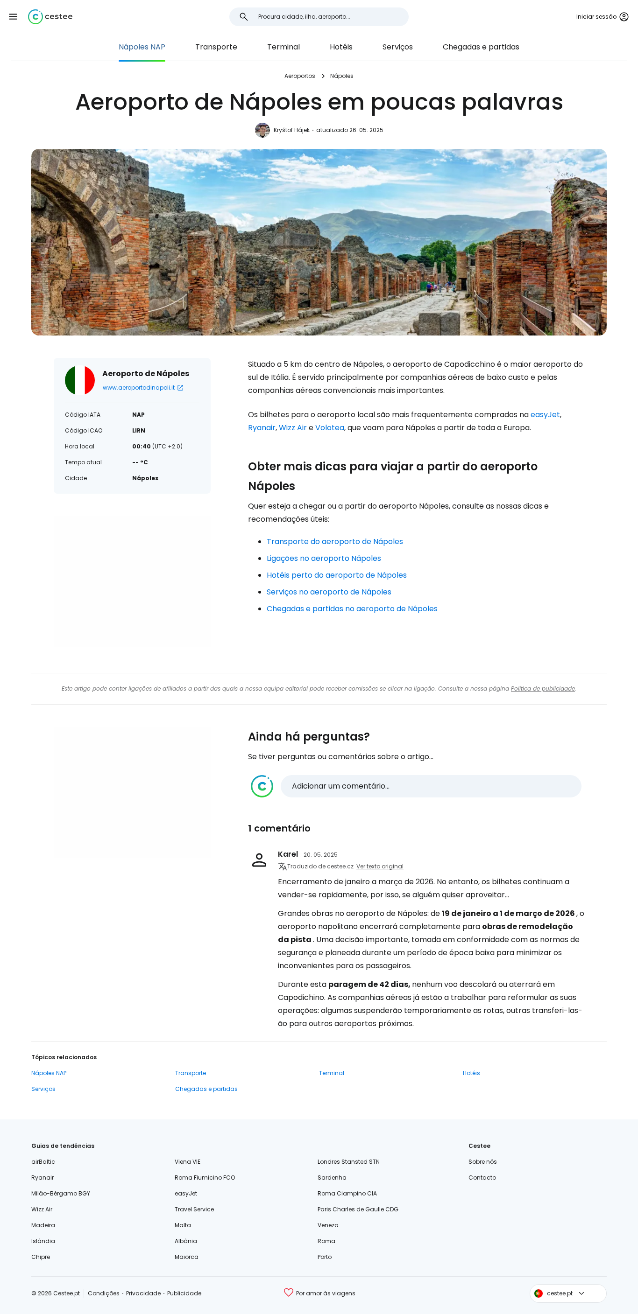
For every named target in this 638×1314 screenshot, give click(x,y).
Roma (326, 1241)
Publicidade (184, 1293)
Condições (104, 1293)
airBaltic (43, 1162)
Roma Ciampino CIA (347, 1193)
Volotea (329, 427)
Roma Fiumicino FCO (205, 1177)
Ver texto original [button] (380, 866)
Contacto (482, 1177)
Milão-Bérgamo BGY (60, 1193)
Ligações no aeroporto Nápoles (324, 558)
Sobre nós (482, 1162)
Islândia (43, 1241)
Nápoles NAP (142, 47)
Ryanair (262, 427)
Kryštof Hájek (292, 130)
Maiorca (186, 1257)
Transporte (216, 47)
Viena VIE (187, 1162)
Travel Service (194, 1209)
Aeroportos (299, 76)
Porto (325, 1257)
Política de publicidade (543, 688)
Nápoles (342, 76)
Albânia (186, 1241)
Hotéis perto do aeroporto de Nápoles (337, 575)
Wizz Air (293, 427)
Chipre (40, 1257)
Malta (183, 1225)
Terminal (283, 47)
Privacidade (143, 1293)
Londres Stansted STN (349, 1162)
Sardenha (332, 1177)
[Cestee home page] (50, 16)
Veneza (328, 1225)
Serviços (398, 47)
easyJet (545, 414)
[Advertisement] (132, 581)
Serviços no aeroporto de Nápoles (329, 592)
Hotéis (341, 47)
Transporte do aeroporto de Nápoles (335, 541)
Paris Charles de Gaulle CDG (358, 1209)
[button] (13, 16)
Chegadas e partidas (481, 47)
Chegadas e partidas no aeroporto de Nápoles (352, 608)
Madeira (43, 1225)
